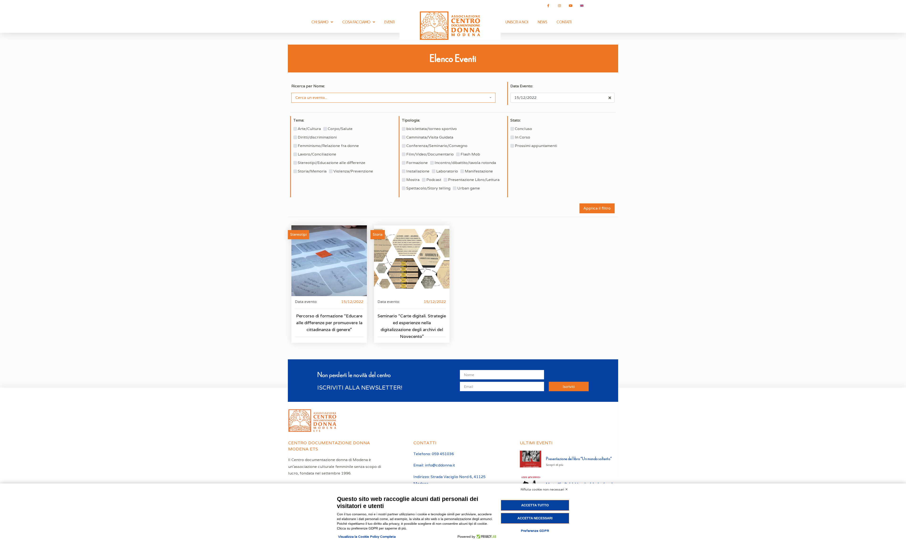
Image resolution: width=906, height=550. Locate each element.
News (542, 22)
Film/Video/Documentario (430, 154)
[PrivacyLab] (485, 536)
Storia (377, 234)
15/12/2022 (352, 301)
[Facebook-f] (548, 5)
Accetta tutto (535, 505)
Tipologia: (411, 120)
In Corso (522, 137)
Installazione (417, 171)
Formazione (417, 163)
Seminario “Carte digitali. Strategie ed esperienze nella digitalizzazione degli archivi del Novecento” (412, 326)
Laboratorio (447, 171)
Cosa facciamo (356, 22)
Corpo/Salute (340, 129)
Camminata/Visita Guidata (429, 137)
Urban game (468, 188)
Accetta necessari (535, 518)
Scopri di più (554, 464)
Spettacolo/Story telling (428, 188)
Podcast (433, 180)
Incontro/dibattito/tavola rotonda (465, 163)
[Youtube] (570, 5)
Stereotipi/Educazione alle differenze (331, 163)
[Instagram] (559, 5)
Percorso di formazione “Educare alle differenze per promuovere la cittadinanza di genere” (329, 322)
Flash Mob (470, 154)
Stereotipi (298, 234)
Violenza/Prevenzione (353, 171)
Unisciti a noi (516, 22)
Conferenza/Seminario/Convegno (436, 146)
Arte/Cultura (309, 129)
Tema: (298, 120)
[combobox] (393, 98)
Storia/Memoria (312, 171)
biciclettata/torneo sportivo (431, 129)
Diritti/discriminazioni (317, 137)
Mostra (412, 180)
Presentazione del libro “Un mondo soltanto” (579, 458)
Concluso (523, 129)
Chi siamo (319, 22)
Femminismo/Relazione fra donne (328, 146)
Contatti (564, 22)
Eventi (389, 22)
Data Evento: (521, 86)
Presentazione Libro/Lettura (473, 180)
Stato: (515, 120)
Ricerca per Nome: (308, 86)
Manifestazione (479, 171)
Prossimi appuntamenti (536, 146)
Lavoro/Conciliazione (317, 154)
